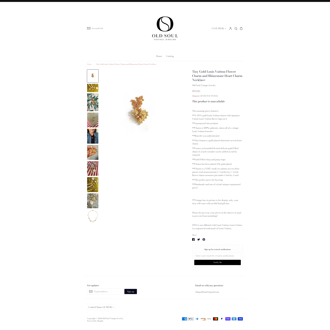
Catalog (170, 56)
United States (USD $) (100, 307)
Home (159, 56)
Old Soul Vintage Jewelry (204, 85)
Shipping (195, 95)
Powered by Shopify (95, 320)
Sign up (130, 291)
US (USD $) (218, 28)
